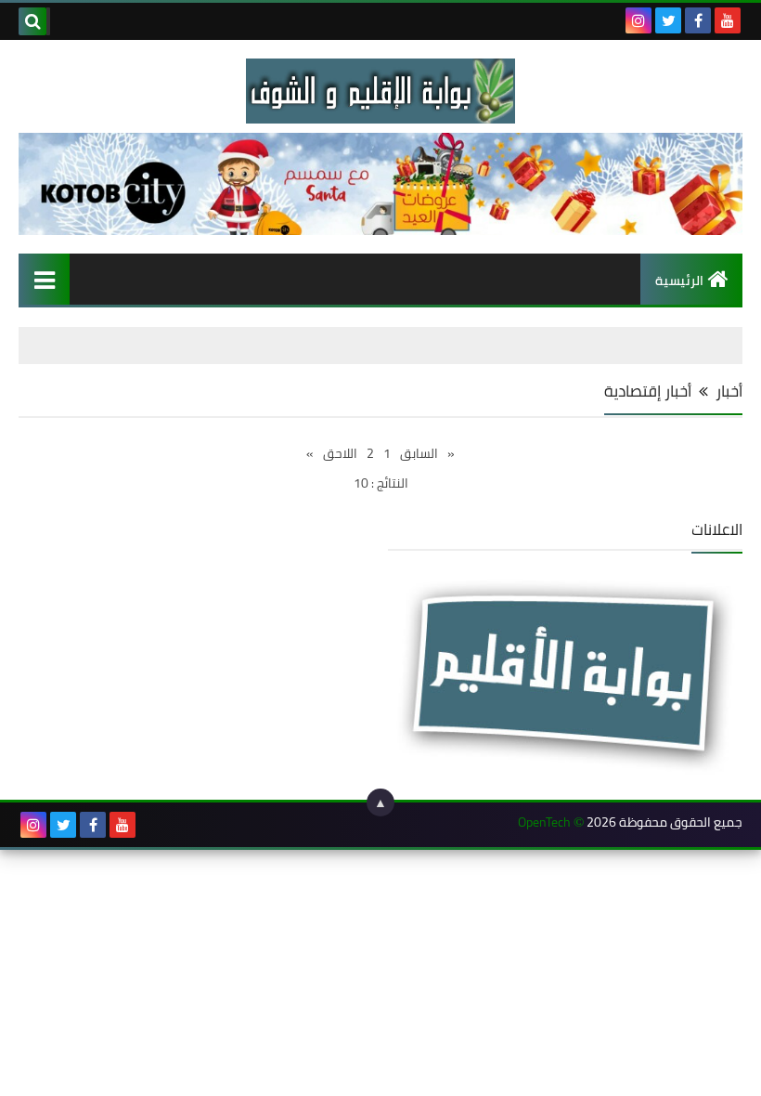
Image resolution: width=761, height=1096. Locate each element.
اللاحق (340, 453)
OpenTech (544, 822)
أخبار (729, 391)
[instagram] (638, 20)
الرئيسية (679, 280)
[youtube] (728, 20)
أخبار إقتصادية (647, 391)
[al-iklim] (380, 91)
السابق (419, 453)
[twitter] (668, 20)
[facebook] (698, 20)
